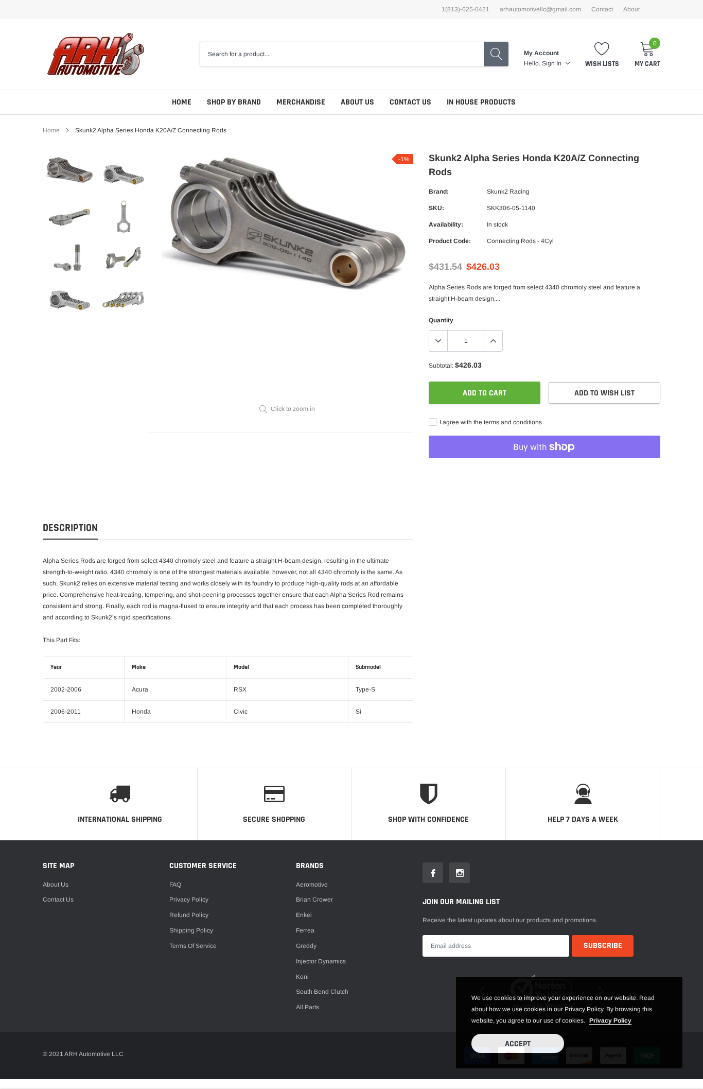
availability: (446, 224)
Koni (302, 976)
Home (181, 102)
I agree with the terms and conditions (490, 422)
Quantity (441, 320)
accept (518, 1044)
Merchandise (300, 102)
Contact (602, 9)
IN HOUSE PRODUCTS (481, 102)
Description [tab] (70, 528)
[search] (496, 54)
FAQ (175, 884)
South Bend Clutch (322, 991)
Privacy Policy (188, 899)
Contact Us (410, 102)
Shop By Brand (234, 102)
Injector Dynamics (321, 961)
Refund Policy (188, 915)
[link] (69, 170)
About (631, 9)
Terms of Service (193, 945)
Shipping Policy (191, 930)
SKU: (436, 208)
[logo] (95, 54)
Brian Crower (314, 899)
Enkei (304, 915)
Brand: (439, 191)
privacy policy (610, 1020)
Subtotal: (441, 365)
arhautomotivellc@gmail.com (540, 9)
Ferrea (305, 930)
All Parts (307, 1007)
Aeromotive (312, 884)
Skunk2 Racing (508, 191)
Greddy (306, 945)
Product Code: (450, 241)
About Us (357, 102)
